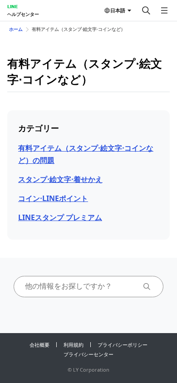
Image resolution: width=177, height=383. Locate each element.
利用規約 (74, 344)
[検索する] (146, 10)
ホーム (16, 29)
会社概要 (39, 344)
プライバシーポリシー (123, 344)
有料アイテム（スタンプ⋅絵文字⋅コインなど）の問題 (85, 154)
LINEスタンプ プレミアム (60, 217)
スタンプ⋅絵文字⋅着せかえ (60, 179)
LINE (12, 6)
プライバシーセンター (88, 354)
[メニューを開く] (164, 10)
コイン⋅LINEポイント (53, 198)
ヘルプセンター (23, 14)
